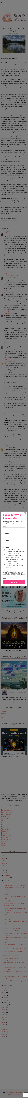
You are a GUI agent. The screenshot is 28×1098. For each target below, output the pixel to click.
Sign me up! (14, 582)
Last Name (6, 540)
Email (4, 526)
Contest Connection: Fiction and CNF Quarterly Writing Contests (14, 554)
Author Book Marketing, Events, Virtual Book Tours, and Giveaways (15, 550)
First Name (6, 533)
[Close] (25, 513)
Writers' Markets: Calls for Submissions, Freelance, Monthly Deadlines (14, 565)
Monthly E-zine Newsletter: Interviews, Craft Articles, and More (14, 558)
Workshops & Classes (11, 561)
